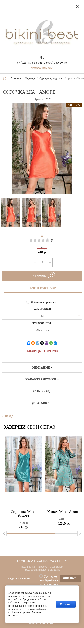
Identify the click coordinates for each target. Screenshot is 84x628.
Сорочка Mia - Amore (23, 513)
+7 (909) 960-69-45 (54, 62)
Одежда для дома (50, 78)
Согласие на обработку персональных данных (49, 582)
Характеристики (40, 379)
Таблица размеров (42, 351)
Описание (41, 367)
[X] (42, 343)
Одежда (30, 78)
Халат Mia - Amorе (64, 511)
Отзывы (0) (41, 391)
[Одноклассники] (33, 343)
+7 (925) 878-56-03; (29, 62)
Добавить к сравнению (44, 302)
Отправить (70, 578)
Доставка (41, 403)
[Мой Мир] (55, 343)
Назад (9, 416)
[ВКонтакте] (28, 343)
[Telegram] (37, 343)
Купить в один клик (43, 287)
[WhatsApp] (51, 343)
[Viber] (46, 343)
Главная (15, 78)
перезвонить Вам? (42, 68)
